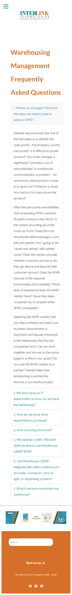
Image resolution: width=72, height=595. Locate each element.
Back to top (34, 562)
